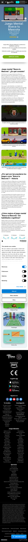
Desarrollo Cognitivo (14, 478)
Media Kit (15, 531)
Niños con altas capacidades (14, 496)
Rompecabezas (20, 445)
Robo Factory (7, 439)
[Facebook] (7, 399)
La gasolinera (20, 447)
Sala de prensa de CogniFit (7, 531)
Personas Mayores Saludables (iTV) (20, 414)
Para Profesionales (14, 468)
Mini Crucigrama (7, 432)
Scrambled (7, 456)
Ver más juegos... (20, 462)
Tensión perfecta (20, 453)
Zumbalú (21, 438)
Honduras (5, 539)
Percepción (7, 424)
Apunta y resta (21, 450)
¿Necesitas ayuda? (20, 536)
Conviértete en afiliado (22, 531)
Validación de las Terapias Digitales (20, 406)
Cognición (7, 414)
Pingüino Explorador (20, 435)
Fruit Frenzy (7, 433)
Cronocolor (7, 460)
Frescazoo (20, 444)
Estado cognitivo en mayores (20, 418)
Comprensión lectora (13, 495)
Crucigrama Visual (7, 447)
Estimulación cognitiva (14, 484)
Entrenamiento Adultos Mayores (20, 417)
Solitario (7, 438)
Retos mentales (14, 497)
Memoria (7, 423)
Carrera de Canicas (7, 453)
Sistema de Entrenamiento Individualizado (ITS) (14, 481)
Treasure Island (7, 442)
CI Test (13, 499)
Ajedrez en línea (7, 431)
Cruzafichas (20, 456)
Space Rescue (7, 450)
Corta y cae (20, 454)
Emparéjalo (7, 448)
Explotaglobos (21, 439)
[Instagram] (17, 399)
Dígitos (20, 436)
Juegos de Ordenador (20, 407)
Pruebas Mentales (14, 483)
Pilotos (20, 410)
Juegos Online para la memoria (13, 492)
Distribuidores (14, 475)
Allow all (14, 291)
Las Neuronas (7, 409)
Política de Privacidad (15, 528)
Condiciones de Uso (5, 528)
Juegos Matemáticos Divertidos (14, 493)
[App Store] (14, 382)
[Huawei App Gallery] (14, 390)
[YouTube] (14, 399)
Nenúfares (20, 457)
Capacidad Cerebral (7, 412)
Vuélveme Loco (7, 445)
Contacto (17, 533)
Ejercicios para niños (13, 477)
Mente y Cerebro (7, 406)
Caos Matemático (7, 451)
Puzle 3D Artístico (7, 462)
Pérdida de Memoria (7, 415)
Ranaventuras (21, 431)
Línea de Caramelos (20, 432)
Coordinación (7, 421)
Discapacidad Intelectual (7, 417)
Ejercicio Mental (14, 490)
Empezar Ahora (14, 56)
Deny (14, 299)
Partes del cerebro (7, 408)
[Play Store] (14, 386)
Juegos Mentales (13, 489)
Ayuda (22, 533)
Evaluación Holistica (20, 412)
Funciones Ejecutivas (7, 420)
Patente (14, 472)
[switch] (24, 271)
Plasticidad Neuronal (7, 411)
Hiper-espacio (20, 442)
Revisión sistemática (20, 420)
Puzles (20, 433)
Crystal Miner (7, 436)
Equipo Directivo (23, 528)
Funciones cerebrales (7, 418)
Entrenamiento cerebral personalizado (14, 487)
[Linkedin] (20, 399)
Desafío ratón (20, 451)
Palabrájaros (20, 460)
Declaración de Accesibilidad (9, 536)
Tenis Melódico (7, 454)
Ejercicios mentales (14, 486)
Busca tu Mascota (7, 457)
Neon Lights (7, 444)
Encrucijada (20, 441)
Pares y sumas (20, 448)
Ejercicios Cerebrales (14, 480)
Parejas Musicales (7, 459)
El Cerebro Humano (7, 405)
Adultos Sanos (20, 409)
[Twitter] (10, 399)
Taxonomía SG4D (20, 421)
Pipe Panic (7, 435)
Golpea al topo (21, 459)
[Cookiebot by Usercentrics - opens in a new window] (20, 241)
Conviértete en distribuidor (10, 533)
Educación (14, 471)
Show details (19, 286)
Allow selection (14, 295)
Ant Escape (7, 441)
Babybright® (14, 474)
